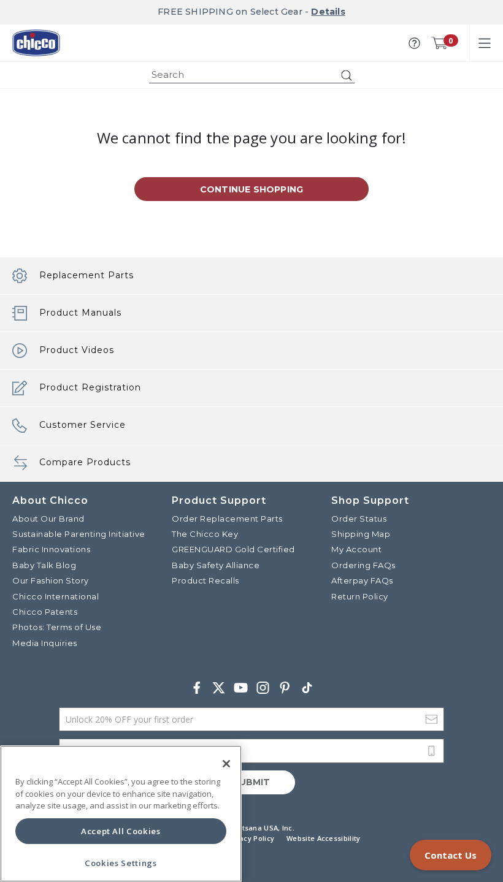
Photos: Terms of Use (56, 627)
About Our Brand (48, 518)
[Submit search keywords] (346, 75)
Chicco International (55, 596)
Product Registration (90, 387)
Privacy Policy (250, 838)
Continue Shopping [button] (251, 189)
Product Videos (76, 349)
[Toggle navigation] (485, 43)
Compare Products (85, 462)
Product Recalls (205, 580)
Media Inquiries (44, 643)
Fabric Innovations (51, 549)
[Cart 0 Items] (439, 43)
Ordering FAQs (363, 565)
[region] (121, 813)
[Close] (226, 763)
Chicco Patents (44, 612)
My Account (356, 549)
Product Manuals (80, 312)
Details (328, 11)
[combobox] (252, 75)
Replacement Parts (86, 275)
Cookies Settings (121, 863)
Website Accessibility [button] (323, 838)
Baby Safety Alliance (215, 565)
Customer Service (82, 424)
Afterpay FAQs (362, 580)
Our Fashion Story (50, 580)
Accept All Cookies (121, 831)
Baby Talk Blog (44, 565)
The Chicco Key (205, 534)
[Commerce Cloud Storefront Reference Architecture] (36, 42)
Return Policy (359, 596)
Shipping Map (360, 534)
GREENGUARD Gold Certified (233, 549)
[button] (414, 43)
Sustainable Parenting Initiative (78, 534)
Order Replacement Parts (227, 518)
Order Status (358, 518)
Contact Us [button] (450, 855)
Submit (251, 782)
